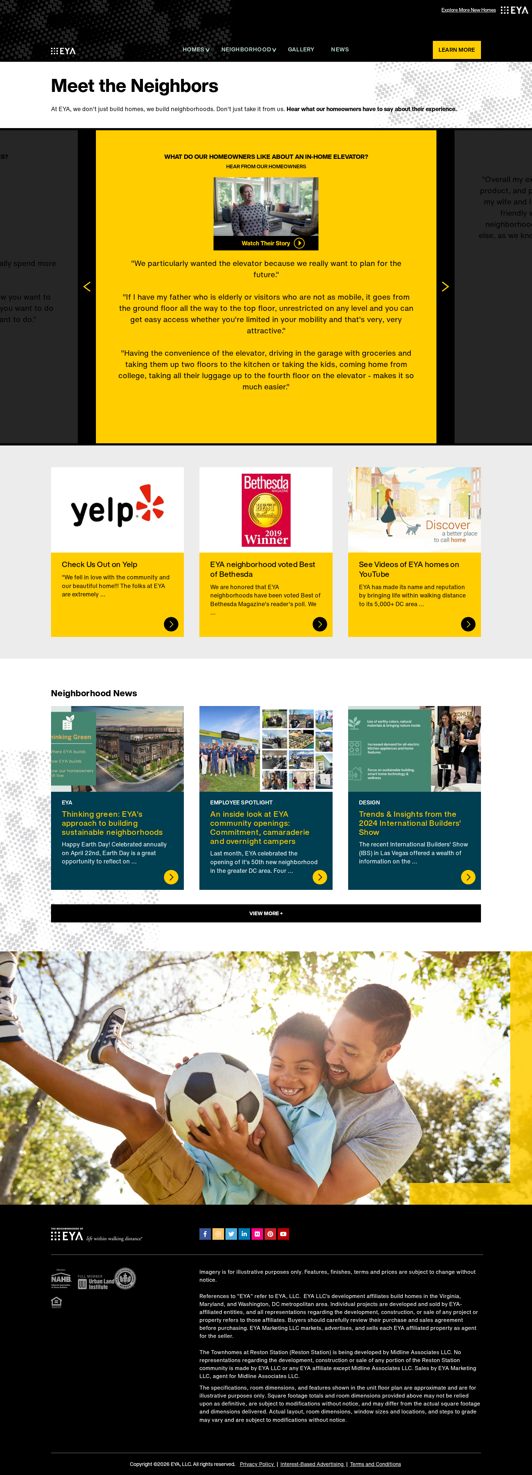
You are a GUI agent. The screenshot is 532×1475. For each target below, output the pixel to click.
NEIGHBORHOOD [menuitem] (246, 49)
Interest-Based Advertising (312, 1464)
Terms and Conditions (375, 1464)
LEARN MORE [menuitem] (457, 50)
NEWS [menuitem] (340, 49)
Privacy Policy (257, 1464)
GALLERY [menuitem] (301, 49)
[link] (117, 552)
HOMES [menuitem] (194, 49)
